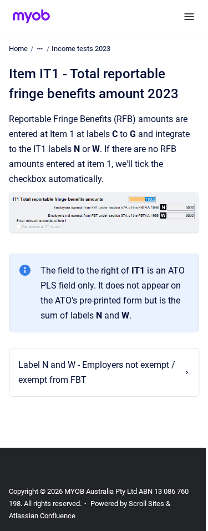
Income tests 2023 (81, 48)
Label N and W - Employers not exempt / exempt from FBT (93, 385)
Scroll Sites (146, 517)
